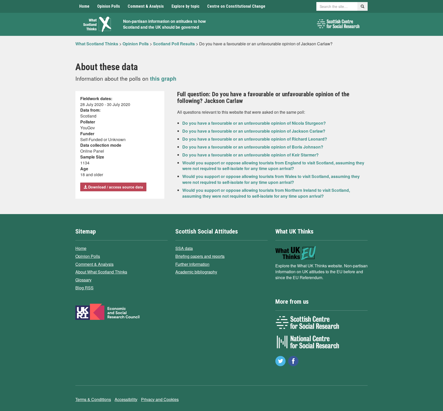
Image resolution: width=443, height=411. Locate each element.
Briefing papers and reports (200, 256)
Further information (192, 264)
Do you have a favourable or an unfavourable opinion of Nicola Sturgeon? (254, 123)
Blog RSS (84, 288)
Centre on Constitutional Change (236, 6)
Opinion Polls (108, 6)
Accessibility (126, 399)
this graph (163, 78)
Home (84, 6)
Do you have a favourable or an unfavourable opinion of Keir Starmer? (250, 155)
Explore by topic (185, 6)
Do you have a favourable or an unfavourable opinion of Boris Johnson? (252, 147)
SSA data (184, 248)
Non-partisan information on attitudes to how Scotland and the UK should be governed (164, 24)
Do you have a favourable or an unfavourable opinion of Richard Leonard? (254, 139)
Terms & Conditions (93, 399)
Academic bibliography (196, 272)
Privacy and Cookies (160, 399)
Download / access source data (115, 186)
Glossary (83, 280)
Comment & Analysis (146, 6)
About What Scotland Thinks (101, 272)
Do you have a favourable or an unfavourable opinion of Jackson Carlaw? (253, 131)
